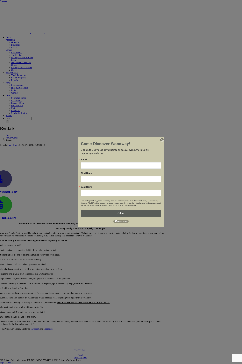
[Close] (162, 139)
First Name (86, 173)
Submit (121, 213)
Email (84, 159)
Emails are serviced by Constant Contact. (122, 205)
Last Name (86, 187)
